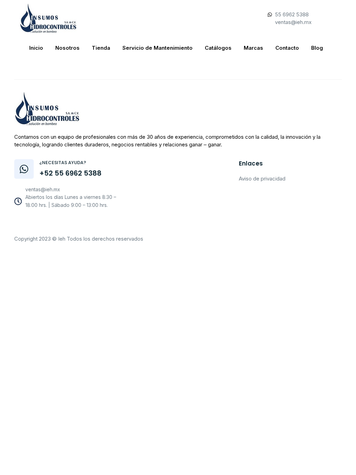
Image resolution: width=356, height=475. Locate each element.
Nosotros (67, 48)
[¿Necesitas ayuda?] (24, 169)
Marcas (253, 48)
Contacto (287, 48)
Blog (317, 48)
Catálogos (218, 48)
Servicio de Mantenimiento (157, 48)
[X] (73, 223)
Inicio (36, 48)
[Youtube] (58, 223)
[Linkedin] (88, 223)
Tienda (101, 48)
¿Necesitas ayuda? (62, 162)
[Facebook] (43, 223)
